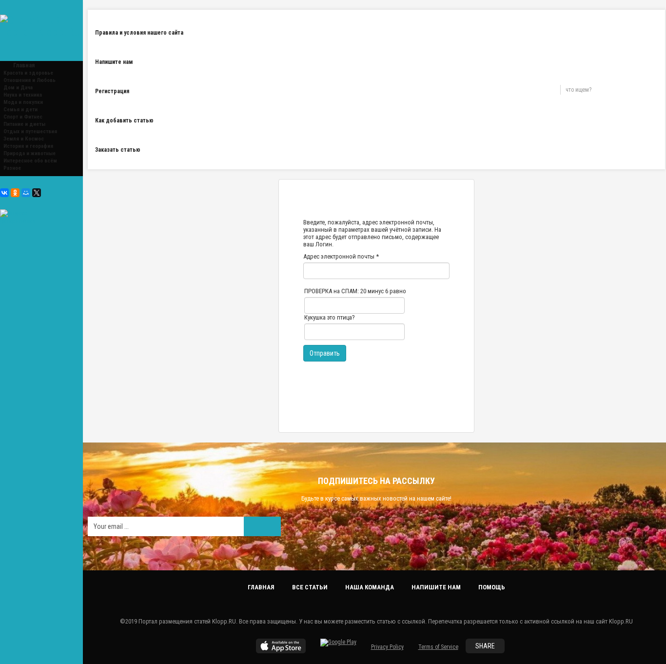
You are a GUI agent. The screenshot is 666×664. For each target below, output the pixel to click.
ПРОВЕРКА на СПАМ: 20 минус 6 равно (355, 291)
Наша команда (369, 587)
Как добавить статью (124, 120)
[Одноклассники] (15, 192)
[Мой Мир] (25, 192)
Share (485, 646)
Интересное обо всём (30, 161)
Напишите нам (114, 62)
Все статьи (310, 587)
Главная (261, 587)
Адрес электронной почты (341, 256)
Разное (12, 168)
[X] (36, 192)
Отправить (325, 353)
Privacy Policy (387, 647)
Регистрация (112, 91)
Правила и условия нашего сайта (139, 32)
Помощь (491, 587)
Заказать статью (117, 149)
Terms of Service (438, 647)
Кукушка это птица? (329, 317)
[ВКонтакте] (4, 192)
